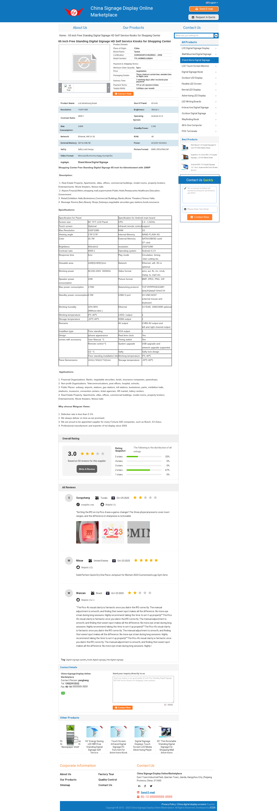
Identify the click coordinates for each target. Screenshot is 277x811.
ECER (212, 807)
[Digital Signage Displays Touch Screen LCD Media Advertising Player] (142, 732)
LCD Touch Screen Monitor (195, 66)
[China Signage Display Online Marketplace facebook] (145, 786)
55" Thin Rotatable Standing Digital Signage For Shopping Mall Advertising (166, 747)
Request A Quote (205, 17)
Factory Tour (106, 774)
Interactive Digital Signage (195, 107)
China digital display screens (191, 804)
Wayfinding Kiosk (190, 119)
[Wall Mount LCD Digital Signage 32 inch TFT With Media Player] (185, 147)
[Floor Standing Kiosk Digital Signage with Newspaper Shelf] (70, 735)
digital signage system (76, 660)
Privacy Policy (169, 804)
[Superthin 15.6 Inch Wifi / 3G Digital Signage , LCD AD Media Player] (185, 157)
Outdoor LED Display (192, 78)
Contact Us (192, 28)
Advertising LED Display (194, 95)
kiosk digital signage (96, 660)
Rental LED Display (191, 89)
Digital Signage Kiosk (192, 72)
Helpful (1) (110, 505)
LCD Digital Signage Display (195, 48)
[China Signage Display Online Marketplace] (60, 87)
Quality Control (107, 779)
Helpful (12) (87, 567)
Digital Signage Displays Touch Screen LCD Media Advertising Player (142, 745)
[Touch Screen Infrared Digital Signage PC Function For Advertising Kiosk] (118, 732)
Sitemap (65, 785)
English (212, 3)
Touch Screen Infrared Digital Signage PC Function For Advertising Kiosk (118, 747)
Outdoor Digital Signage (194, 113)
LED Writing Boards (191, 101)
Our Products (133, 28)
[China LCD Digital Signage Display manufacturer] (72, 12)
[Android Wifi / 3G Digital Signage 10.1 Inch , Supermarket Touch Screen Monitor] (185, 166)
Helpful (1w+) (87, 600)
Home (62, 35)
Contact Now (124, 94)
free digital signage (115, 660)
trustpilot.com (87, 505)
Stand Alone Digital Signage (196, 60)
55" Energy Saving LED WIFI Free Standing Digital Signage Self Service (94, 747)
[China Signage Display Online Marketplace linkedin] (140, 786)
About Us (80, 28)
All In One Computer (192, 125)
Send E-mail (206, 8)
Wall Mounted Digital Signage (196, 54)
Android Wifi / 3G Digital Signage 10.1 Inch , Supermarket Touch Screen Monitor (204, 167)
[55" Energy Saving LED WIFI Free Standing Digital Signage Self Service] (94, 732)
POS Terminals (189, 131)
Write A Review (87, 469)
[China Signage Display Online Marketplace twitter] (151, 786)
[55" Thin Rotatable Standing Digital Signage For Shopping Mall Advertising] (166, 732)
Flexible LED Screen (191, 83)
